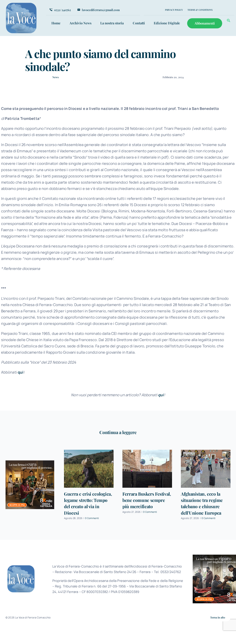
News (55, 77)
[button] (228, 21)
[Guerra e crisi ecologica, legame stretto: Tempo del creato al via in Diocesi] (89, 469)
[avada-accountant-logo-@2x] (21, 3)
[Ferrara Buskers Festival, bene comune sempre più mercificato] (147, 469)
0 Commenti (92, 518)
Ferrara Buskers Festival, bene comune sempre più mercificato (146, 500)
